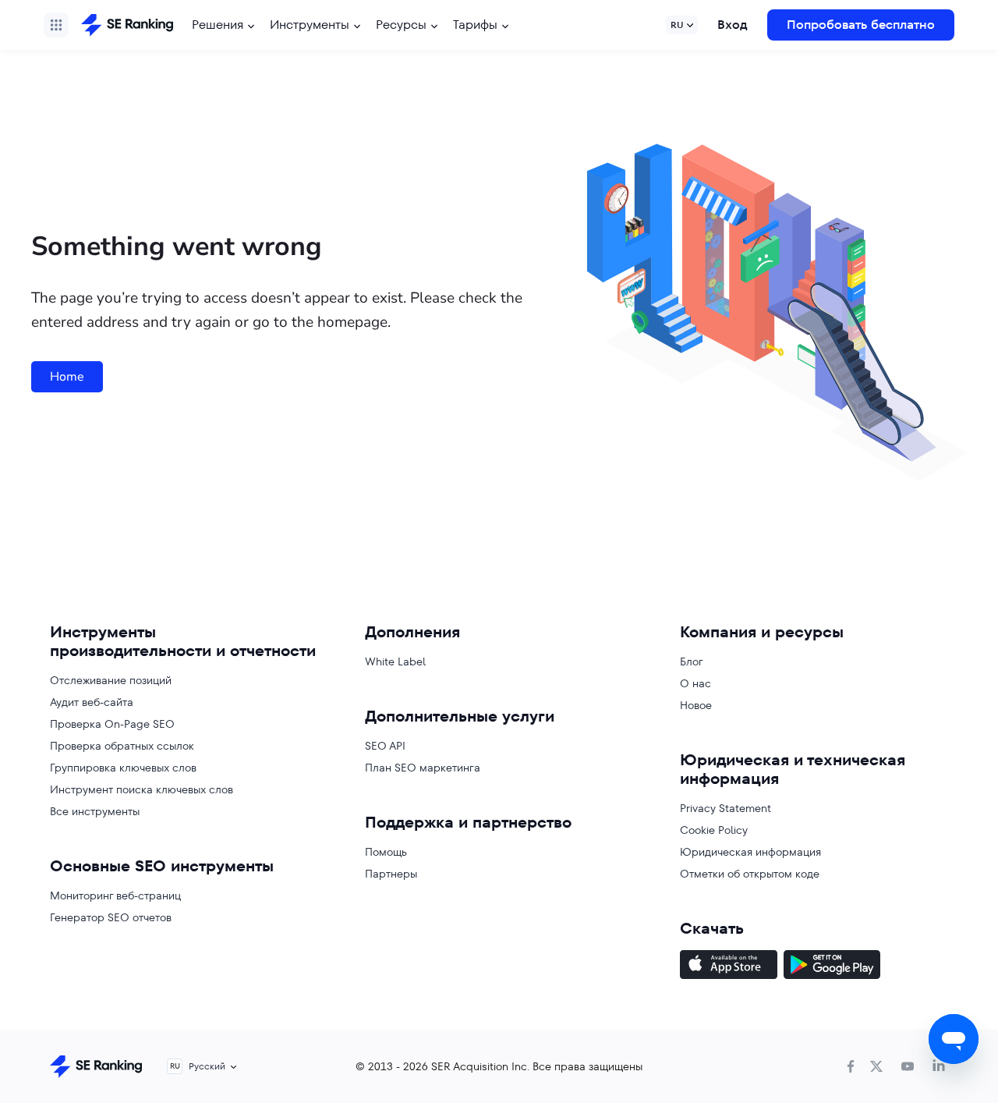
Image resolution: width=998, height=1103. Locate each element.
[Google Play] (832, 966)
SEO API (385, 746)
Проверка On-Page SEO (112, 724)
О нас (695, 683)
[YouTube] (907, 1066)
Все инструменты (95, 811)
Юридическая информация (750, 852)
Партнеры (391, 873)
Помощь (386, 852)
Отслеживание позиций (111, 680)
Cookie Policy (714, 830)
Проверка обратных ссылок (122, 746)
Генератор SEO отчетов (111, 917)
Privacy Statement (725, 808)
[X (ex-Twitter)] (876, 1066)
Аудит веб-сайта (91, 702)
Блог (691, 661)
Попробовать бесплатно (861, 25)
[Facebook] (851, 1066)
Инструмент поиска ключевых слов (141, 789)
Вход (732, 25)
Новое (696, 705)
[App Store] (728, 966)
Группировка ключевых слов (123, 767)
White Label (395, 661)
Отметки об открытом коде (749, 873)
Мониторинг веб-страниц (115, 895)
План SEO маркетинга (422, 767)
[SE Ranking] (127, 25)
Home (67, 376)
